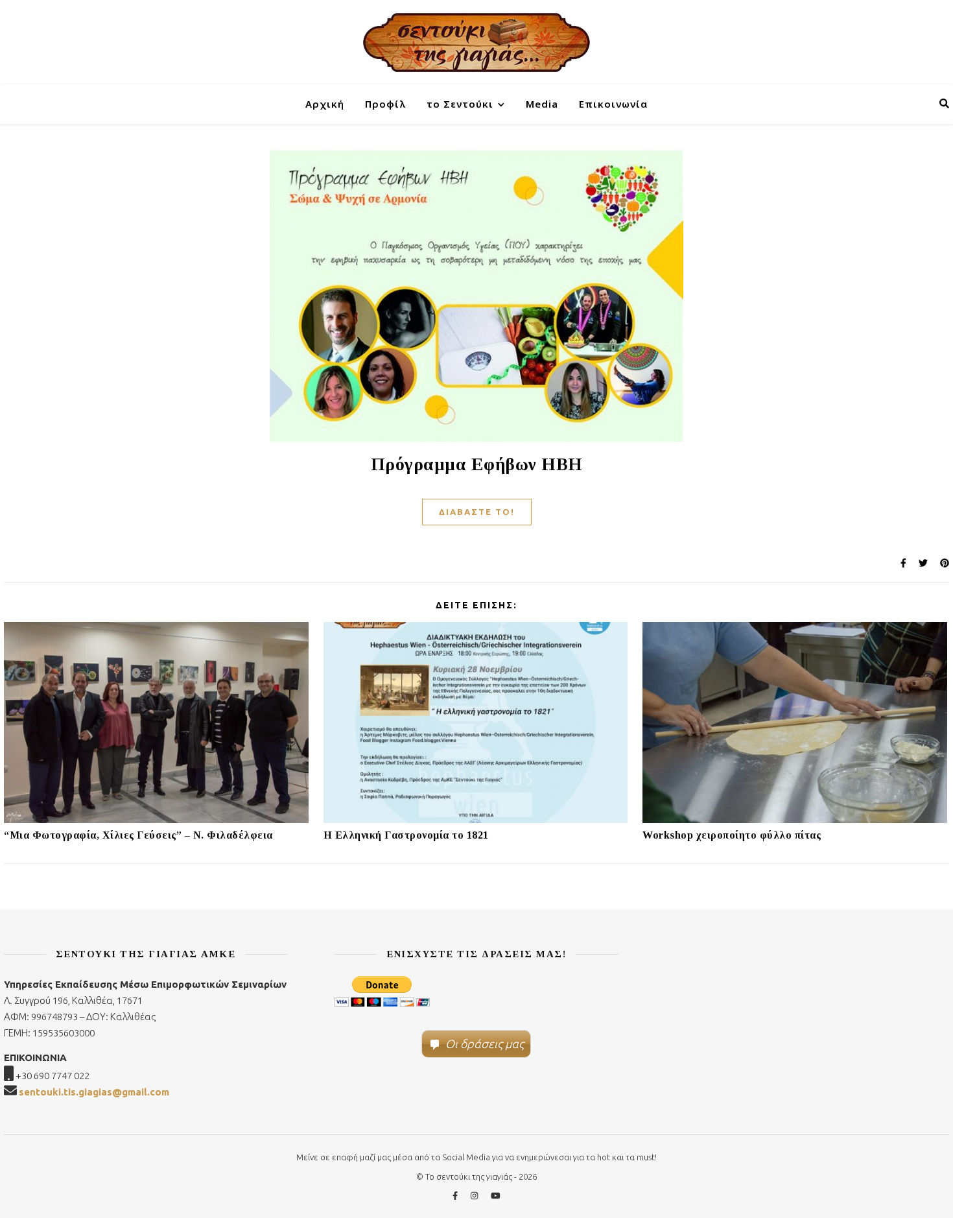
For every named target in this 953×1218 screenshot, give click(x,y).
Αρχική (324, 103)
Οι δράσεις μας (484, 1043)
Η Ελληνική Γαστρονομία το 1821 (406, 835)
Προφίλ (385, 103)
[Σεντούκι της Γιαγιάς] (476, 42)
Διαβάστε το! (477, 511)
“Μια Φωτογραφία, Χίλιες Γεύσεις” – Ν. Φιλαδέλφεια (138, 835)
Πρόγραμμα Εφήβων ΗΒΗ (477, 464)
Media (542, 103)
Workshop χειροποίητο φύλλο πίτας (731, 835)
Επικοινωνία (613, 103)
